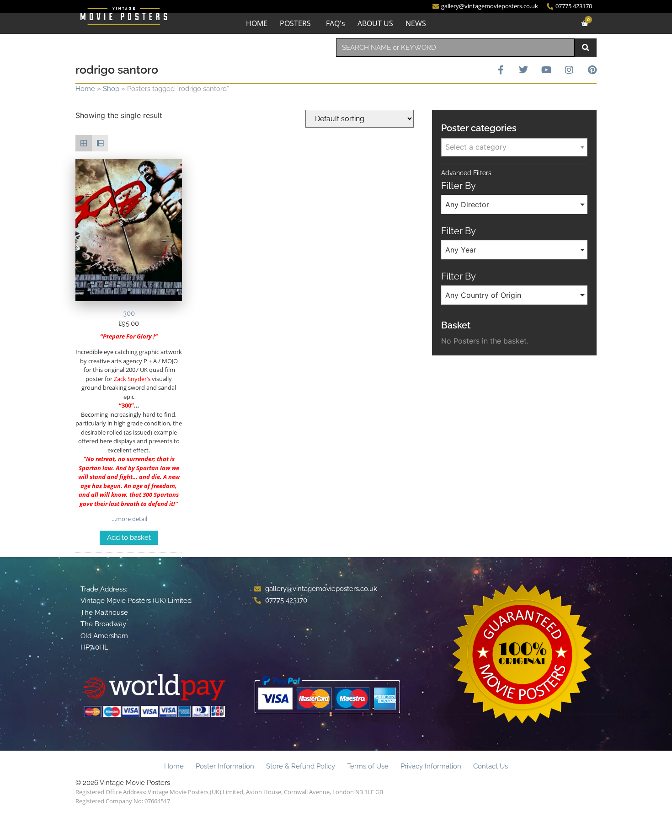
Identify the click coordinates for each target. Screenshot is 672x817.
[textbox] (514, 147)
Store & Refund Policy (300, 766)
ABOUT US (375, 23)
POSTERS (295, 23)
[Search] (586, 47)
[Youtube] (546, 70)
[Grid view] (83, 143)
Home (85, 89)
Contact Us (490, 766)
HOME (256, 23)
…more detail (128, 519)
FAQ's (335, 23)
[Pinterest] (592, 70)
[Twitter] (523, 70)
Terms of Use (368, 766)
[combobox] (455, 47)
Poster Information (225, 766)
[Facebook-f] (500, 70)
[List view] (100, 143)
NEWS (415, 23)
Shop (111, 89)
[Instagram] (569, 70)
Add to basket (129, 537)
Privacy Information (430, 766)
